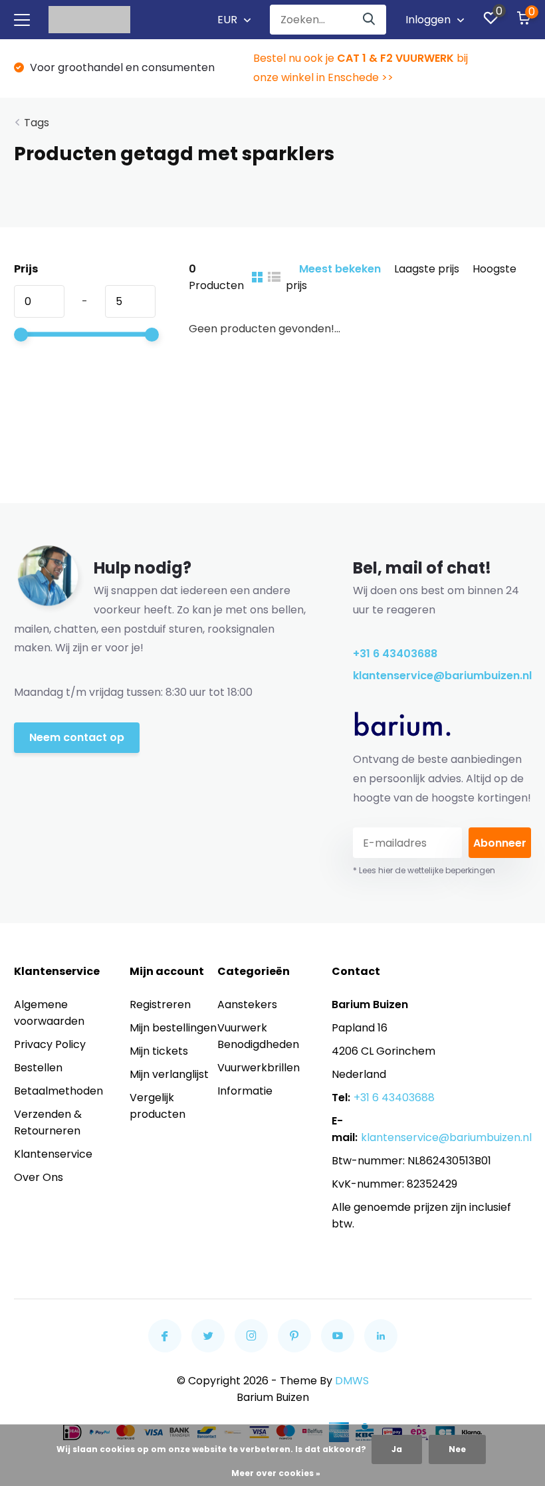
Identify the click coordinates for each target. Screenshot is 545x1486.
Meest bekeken (340, 268)
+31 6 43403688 (395, 653)
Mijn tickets (159, 1051)
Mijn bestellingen (173, 1027)
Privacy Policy (50, 1044)
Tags (36, 122)
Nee (457, 1449)
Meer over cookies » (275, 1473)
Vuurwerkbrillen (258, 1067)
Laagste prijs (426, 268)
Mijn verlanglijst (169, 1074)
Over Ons (38, 1177)
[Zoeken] (369, 20)
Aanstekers (247, 1004)
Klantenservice (53, 1154)
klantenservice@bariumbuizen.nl (442, 675)
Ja (396, 1449)
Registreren (160, 1004)
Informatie (244, 1091)
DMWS (352, 1380)
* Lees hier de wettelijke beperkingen (424, 870)
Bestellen (38, 1067)
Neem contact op (76, 737)
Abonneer (499, 843)
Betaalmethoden (58, 1091)
